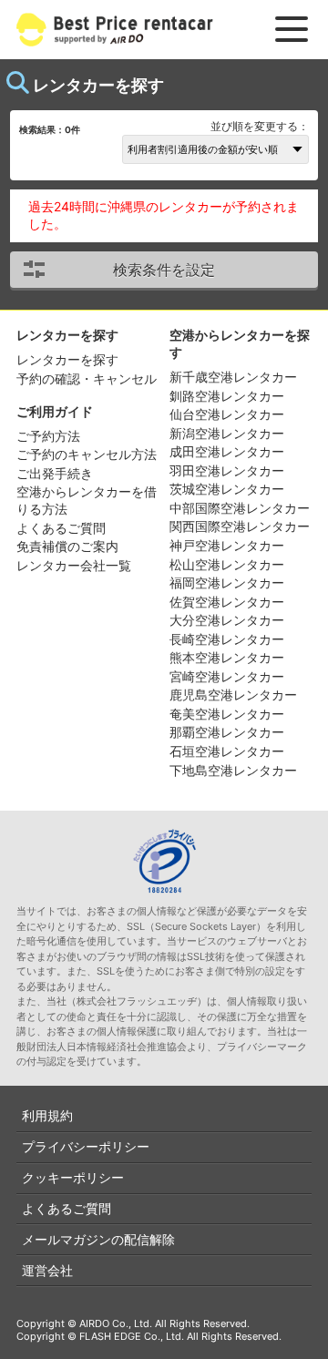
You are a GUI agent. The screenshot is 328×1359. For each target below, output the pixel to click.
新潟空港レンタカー (226, 433)
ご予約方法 (48, 436)
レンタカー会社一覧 (73, 565)
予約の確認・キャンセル (86, 378)
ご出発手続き (54, 473)
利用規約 (47, 1115)
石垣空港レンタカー (226, 751)
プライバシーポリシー (85, 1146)
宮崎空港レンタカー (226, 676)
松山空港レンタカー (226, 564)
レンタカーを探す (67, 359)
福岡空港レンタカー (226, 582)
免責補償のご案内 (67, 546)
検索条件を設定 (164, 270)
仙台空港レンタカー (226, 414)
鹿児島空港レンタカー (233, 694)
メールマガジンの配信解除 (98, 1239)
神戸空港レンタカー (226, 545)
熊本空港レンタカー (226, 657)
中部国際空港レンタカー (239, 508)
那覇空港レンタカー (226, 732)
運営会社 (47, 1270)
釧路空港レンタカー (226, 396)
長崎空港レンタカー (226, 639)
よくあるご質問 (61, 528)
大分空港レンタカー (226, 620)
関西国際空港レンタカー (239, 526)
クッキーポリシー (73, 1177)
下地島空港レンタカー (233, 770)
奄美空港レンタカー (226, 713)
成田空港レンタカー (226, 451)
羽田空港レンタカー (226, 470)
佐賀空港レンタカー (226, 601)
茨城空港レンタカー (226, 488)
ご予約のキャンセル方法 (86, 454)
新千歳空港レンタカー (233, 376)
